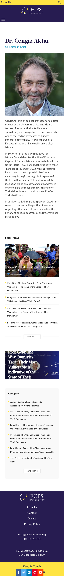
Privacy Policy (32, 524)
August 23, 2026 (16, 274)
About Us (6, 2)
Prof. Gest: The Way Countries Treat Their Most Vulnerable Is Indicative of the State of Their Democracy (30, 287)
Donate (32, 518)
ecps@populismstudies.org (32, 534)
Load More (32, 337)
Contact (32, 512)
